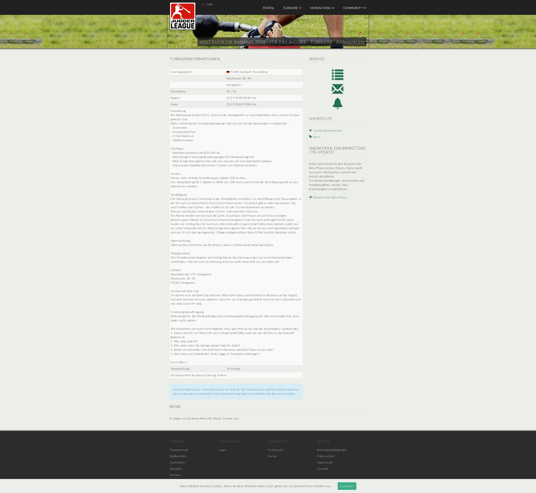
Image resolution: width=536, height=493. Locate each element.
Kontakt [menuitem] (323, 468)
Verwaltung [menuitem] (321, 8)
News (316, 136)
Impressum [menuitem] (325, 462)
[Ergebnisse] (337, 74)
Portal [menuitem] (268, 8)
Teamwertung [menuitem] (179, 450)
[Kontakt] (337, 89)
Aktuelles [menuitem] (176, 468)
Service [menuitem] (323, 441)
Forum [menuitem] (272, 456)
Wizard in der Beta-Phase (329, 197)
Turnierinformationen (327, 130)
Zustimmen (347, 486)
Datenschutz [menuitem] (326, 456)
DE (204, 4)
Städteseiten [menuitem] (178, 456)
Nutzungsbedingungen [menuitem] (332, 450)
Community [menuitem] (353, 8)
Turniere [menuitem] (291, 8)
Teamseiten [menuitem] (177, 462)
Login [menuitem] (222, 450)
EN (211, 4)
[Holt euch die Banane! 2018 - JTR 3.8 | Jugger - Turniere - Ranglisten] (183, 16)
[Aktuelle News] (337, 103)
